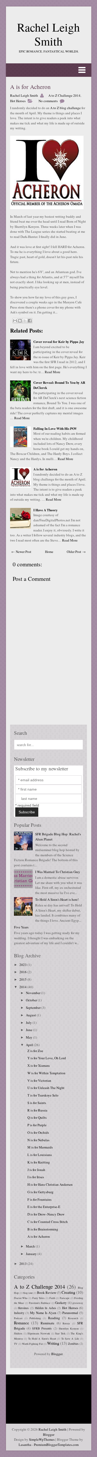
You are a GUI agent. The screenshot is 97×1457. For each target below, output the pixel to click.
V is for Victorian (39, 1080)
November (33, 992)
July (29, 1022)
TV (16, 1344)
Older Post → (76, 551)
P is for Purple (37, 1125)
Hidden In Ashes (45, 1308)
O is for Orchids (38, 1132)
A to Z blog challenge (65, 108)
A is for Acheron (30, 87)
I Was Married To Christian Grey (57, 871)
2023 (23, 964)
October (32, 1000)
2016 (23, 972)
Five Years (21, 927)
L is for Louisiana (39, 1154)
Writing (53, 1343)
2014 (23, 987)
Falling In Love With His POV (55, 428)
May (29, 1037)
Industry (19, 1313)
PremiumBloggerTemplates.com (56, 1444)
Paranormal (70, 1312)
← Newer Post (21, 551)
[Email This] (15, 320)
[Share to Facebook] (29, 320)
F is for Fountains (39, 1199)
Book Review (46, 1292)
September (33, 1007)
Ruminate (47, 1323)
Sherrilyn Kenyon (69, 1328)
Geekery (61, 1302)
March (31, 1246)
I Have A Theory (45, 509)
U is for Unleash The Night (45, 1087)
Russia (66, 1323)
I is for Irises (35, 1177)
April (30, 1044)
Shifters (18, 1333)
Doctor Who (21, 1298)
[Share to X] (24, 320)
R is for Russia (37, 1110)
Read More (52, 372)
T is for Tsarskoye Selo (42, 1095)
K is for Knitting (38, 1162)
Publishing (35, 1318)
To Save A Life (70, 1338)
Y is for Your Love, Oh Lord (46, 1058)
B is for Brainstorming (42, 1229)
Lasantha (25, 1444)
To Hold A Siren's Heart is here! (57, 899)
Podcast (18, 1318)
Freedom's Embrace (40, 1303)
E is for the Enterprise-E (43, 1206)
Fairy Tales (38, 1298)
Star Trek (60, 1333)
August (31, 1015)
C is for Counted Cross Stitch (47, 1221)
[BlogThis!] (20, 320)
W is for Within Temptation (46, 1073)
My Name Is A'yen (43, 1312)
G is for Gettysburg (40, 1192)
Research (73, 1318)
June (29, 1029)
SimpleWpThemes (42, 1439)
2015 (23, 979)
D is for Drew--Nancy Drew (45, 1214)
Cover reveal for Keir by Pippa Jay (58, 341)
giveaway (77, 1303)
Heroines (23, 1308)
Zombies (73, 1344)
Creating (68, 1292)
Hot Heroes (18, 101)
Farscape (65, 1298)
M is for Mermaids (40, 1147)
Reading (54, 1318)
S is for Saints (36, 1102)
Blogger (56, 1353)
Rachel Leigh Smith (48, 34)
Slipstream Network (38, 1333)
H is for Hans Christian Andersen (50, 1184)
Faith (52, 1298)
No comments (48, 101)
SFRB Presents (42, 1328)
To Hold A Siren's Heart (42, 1338)
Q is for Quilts (37, 1117)
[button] (48, 70)
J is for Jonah (36, 1169)
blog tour (28, 1293)
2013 (23, 1263)
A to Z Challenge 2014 (64, 95)
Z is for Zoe (35, 1050)
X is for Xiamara (38, 1065)
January (32, 1253)
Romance (21, 1322)
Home (49, 551)
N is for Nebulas (38, 1140)
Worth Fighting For (32, 1344)
